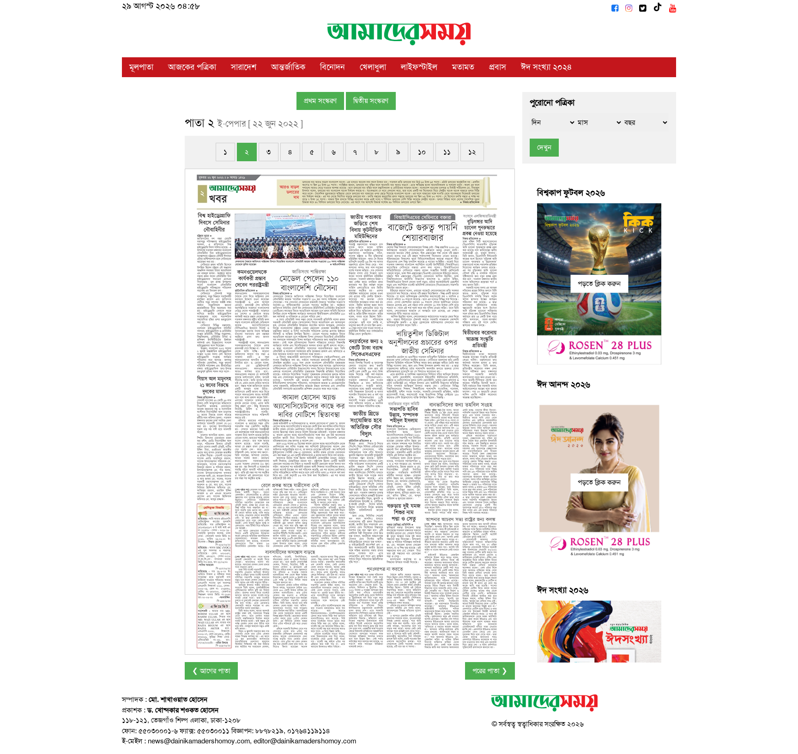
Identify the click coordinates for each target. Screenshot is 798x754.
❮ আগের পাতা (211, 670)
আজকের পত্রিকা (192, 67)
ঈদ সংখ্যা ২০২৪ (546, 67)
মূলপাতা (141, 67)
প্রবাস (497, 67)
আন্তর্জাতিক (288, 67)
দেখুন (544, 147)
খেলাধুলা (373, 67)
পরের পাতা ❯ (490, 670)
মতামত (463, 67)
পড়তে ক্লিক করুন (599, 283)
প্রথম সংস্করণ (320, 100)
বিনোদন (332, 67)
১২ (472, 152)
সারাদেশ (243, 67)
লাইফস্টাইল (419, 67)
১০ (422, 152)
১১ (447, 152)
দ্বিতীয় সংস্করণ (370, 100)
